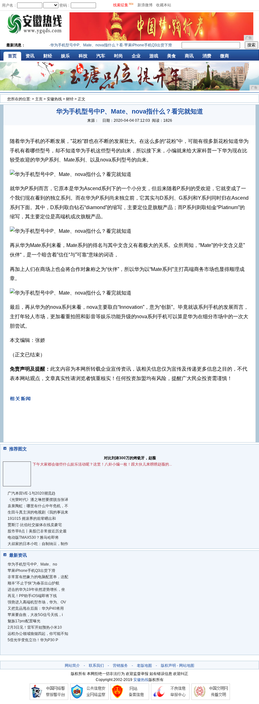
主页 (39, 99)
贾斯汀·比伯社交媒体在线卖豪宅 (35, 525)
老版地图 (144, 665)
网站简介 (72, 665)
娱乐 (65, 55)
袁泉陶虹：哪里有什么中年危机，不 (38, 506)
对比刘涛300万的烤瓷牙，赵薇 (130, 458)
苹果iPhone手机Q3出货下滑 (31, 570)
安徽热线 (54, 99)
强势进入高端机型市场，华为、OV (37, 602)
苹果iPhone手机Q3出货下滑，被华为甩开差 (157, 45)
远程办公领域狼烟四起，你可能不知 (38, 633)
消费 (206, 55)
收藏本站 (163, 5)
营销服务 (120, 665)
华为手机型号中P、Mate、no (32, 564)
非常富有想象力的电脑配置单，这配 (38, 577)
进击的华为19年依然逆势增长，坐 (36, 589)
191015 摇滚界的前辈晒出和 (32, 518)
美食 (171, 55)
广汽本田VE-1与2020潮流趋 (31, 493)
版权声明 (168, 665)
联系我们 (96, 665)
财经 (47, 55)
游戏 (153, 55)
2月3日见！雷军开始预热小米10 (35, 627)
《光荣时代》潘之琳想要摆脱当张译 (38, 499)
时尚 (118, 55)
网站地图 (186, 665)
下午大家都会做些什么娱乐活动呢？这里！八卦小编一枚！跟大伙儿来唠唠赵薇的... (102, 464)
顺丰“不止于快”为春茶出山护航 (33, 583)
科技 (83, 55)
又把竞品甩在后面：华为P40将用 (36, 608)
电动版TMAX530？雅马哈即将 (33, 537)
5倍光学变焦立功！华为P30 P (33, 640)
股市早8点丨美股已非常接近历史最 (37, 531)
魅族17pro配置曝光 (24, 621)
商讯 (189, 55)
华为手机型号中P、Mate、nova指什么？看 (82, 45)
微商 (224, 55)
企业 (136, 55)
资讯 (30, 55)
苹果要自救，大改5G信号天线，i (35, 615)
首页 (12, 55)
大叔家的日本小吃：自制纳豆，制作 (38, 544)
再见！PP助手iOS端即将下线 (32, 596)
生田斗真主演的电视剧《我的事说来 (38, 512)
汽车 (100, 55)
